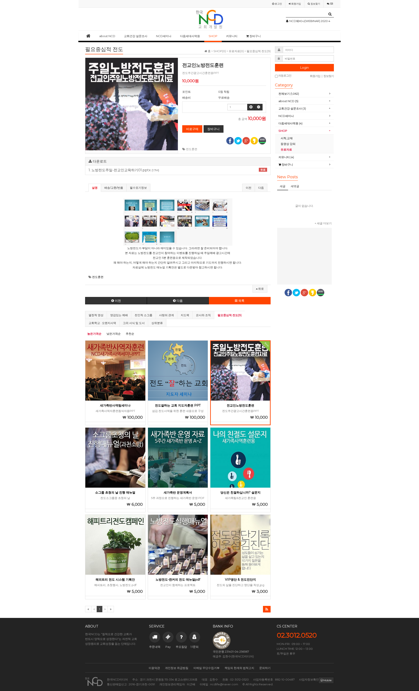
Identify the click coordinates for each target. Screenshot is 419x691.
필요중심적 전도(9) (230, 315)
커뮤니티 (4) (286, 157)
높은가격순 (94, 333)
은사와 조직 (203, 315)
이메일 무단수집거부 (206, 668)
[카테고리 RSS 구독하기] (267, 609)
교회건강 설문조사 (135, 36)
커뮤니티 (231, 36)
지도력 (185, 315)
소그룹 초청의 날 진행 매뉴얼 (115, 492)
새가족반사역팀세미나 (115, 405)
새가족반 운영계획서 (178, 492)
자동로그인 (284, 75)
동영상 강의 (288, 144)
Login (304, 68)
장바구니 (255, 36)
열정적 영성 (96, 315)
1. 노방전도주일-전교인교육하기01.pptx (177, 170)
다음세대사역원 (190, 36)
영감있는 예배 (119, 315)
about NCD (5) (288, 101)
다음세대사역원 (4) (290, 123)
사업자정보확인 (309, 679)
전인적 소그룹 (143, 315)
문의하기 (265, 668)
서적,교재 (287, 138)
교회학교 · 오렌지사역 (102, 323)
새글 (282, 186)
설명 (95, 187)
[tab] (304, 93)
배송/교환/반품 (113, 187)
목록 (240, 301)
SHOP (213, 36)
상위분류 (157, 323)
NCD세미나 (163, 36)
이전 (248, 187)
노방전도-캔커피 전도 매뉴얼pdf (178, 579)
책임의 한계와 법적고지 (239, 668)
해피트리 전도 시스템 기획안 (115, 579)
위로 (261, 288)
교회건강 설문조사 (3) (292, 108)
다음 (261, 187)
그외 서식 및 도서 (134, 323)
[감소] (259, 107)
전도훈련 (191, 149)
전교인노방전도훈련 (240, 405)
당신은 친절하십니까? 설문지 (240, 492)
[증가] (251, 107)
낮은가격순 (113, 333)
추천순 (130, 333)
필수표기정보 (138, 187)
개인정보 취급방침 (176, 668)
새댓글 (295, 186)
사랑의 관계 (166, 315)
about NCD (107, 36)
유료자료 (287, 149)
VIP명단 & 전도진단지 (240, 579)
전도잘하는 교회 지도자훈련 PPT (178, 405)
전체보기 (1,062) (288, 93)
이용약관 (154, 668)
